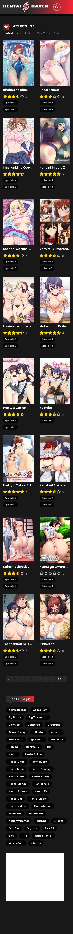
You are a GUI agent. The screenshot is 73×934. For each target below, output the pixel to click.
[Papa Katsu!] (55, 63)
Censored (34, 724)
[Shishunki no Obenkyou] (18, 140)
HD (49, 747)
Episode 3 (47, 109)
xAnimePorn (16, 843)
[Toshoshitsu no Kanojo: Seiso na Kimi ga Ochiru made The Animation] (18, 617)
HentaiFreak (16, 776)
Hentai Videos (17, 806)
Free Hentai (16, 739)
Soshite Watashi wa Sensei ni (18, 249)
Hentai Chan (17, 761)
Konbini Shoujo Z (52, 167)
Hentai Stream (18, 791)
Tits (24, 835)
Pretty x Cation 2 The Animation (18, 485)
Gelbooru (57, 739)
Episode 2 (10, 102)
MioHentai (15, 813)
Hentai (13, 754)
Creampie (54, 724)
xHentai (36, 843)
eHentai (56, 732)
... (19, 679)
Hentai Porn (41, 784)
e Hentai (38, 732)
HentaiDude (16, 769)
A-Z (19, 33)
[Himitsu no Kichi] (18, 63)
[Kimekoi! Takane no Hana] (55, 458)
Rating (29, 33)
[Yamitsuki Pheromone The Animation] (55, 222)
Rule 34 (49, 828)
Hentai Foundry (41, 769)
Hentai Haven (40, 776)
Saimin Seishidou (16, 567)
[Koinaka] (55, 381)
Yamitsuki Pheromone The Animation (55, 249)
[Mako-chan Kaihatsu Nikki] (55, 299)
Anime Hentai (17, 710)
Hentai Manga (18, 784)
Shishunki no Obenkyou (18, 167)
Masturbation (42, 806)
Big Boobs (15, 717)
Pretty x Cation (14, 408)
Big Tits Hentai (38, 717)
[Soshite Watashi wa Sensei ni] (18, 222)
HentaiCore (39, 761)
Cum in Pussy (17, 732)
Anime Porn (40, 710)
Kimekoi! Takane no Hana (55, 485)
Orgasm (32, 828)
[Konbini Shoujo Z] (55, 140)
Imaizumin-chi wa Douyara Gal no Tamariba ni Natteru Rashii (18, 326)
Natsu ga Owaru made (55, 567)
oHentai (59, 821)
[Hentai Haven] (25, 7)
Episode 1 (10, 109)
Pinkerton (47, 644)
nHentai (41, 821)
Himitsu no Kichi (15, 90)
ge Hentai (37, 739)
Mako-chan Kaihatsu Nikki (55, 326)
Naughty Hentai (19, 821)
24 (59, 679)
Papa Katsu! (49, 90)
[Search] (57, 7)
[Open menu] (65, 7)
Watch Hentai (43, 835)
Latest (9, 33)
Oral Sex (14, 828)
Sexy (11, 835)
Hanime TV (33, 747)
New (56, 33)
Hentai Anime (33, 754)
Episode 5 (10, 345)
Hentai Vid (15, 798)
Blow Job (14, 724)
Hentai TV (41, 791)
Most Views (43, 33)
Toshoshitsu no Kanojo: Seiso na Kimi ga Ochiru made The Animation (18, 644)
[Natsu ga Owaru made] (55, 540)
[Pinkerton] (55, 617)
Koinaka (46, 408)
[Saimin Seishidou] (18, 540)
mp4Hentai (36, 813)
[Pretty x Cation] (18, 381)
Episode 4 (47, 102)
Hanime (13, 747)
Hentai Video (38, 798)
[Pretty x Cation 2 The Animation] (18, 458)
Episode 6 (10, 339)
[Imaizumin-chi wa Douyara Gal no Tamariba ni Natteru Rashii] (18, 299)
